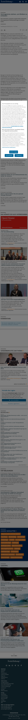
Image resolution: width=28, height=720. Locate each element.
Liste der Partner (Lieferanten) (8, 147)
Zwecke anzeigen (13, 152)
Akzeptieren (19, 155)
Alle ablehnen (9, 155)
